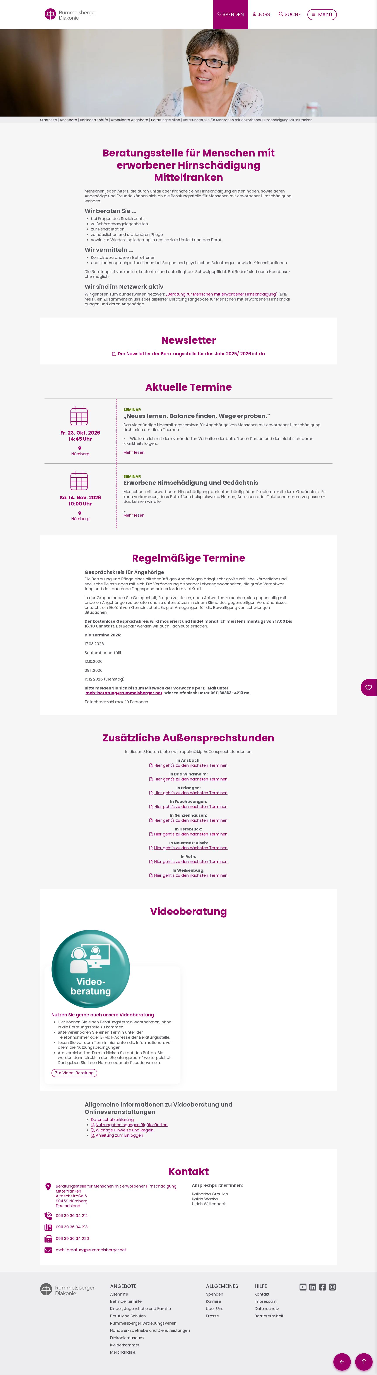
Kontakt (262, 1294)
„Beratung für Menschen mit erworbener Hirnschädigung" (222, 294)
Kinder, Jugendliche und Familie (140, 1308)
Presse (212, 1316)
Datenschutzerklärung (112, 1119)
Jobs (264, 14)
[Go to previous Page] (342, 1362)
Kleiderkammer (124, 1345)
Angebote (68, 119)
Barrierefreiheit (269, 1316)
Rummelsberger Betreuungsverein (143, 1323)
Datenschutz (267, 1308)
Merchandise (122, 1352)
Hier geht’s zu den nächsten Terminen (191, 834)
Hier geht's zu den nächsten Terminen (191, 765)
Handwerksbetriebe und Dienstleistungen (150, 1330)
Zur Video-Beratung (74, 1073)
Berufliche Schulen (128, 1316)
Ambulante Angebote (129, 119)
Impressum (266, 1301)
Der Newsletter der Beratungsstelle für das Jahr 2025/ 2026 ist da (191, 353)
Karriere (213, 1301)
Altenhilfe (119, 1294)
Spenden (233, 14)
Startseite (48, 119)
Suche (293, 14)
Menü (324, 14)
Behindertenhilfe (94, 119)
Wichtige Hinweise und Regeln (125, 1130)
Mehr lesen (133, 452)
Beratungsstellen (165, 119)
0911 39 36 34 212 (72, 1215)
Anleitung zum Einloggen (119, 1135)
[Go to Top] (364, 1362)
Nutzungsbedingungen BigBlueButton (132, 1125)
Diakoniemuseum (127, 1338)
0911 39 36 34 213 (72, 1227)
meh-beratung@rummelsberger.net (91, 1250)
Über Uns (214, 1308)
